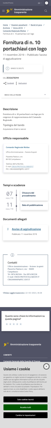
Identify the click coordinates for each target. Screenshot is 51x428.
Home (5, 24)
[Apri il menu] (3, 10)
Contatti (12, 262)
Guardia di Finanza (8, 3)
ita (39, 3)
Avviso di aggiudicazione (26, 229)
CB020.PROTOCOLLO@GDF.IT (22, 166)
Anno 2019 (18, 27)
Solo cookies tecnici (25, 399)
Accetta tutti (25, 407)
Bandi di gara (36, 24)
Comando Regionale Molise (14, 30)
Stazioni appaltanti (19, 24)
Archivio (6, 27)
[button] (46, 11)
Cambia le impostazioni (25, 415)
